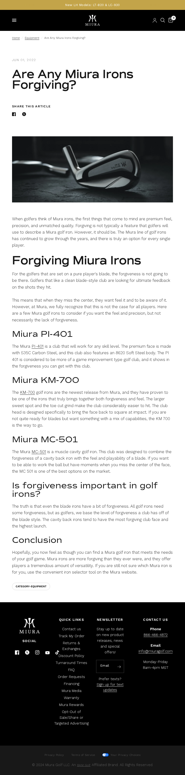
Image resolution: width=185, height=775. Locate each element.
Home (16, 38)
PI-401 (38, 346)
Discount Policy (71, 656)
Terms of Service (83, 755)
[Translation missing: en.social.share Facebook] (15, 114)
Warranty (71, 698)
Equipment (32, 38)
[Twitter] (27, 652)
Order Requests (71, 677)
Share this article (31, 106)
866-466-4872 (156, 635)
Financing (71, 684)
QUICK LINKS (71, 619)
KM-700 (27, 392)
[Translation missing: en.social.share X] (25, 114)
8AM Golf (84, 765)
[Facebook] (17, 652)
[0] (170, 20)
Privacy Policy (54, 755)
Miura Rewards (71, 705)
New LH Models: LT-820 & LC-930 (92, 5)
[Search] (163, 20)
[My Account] (155, 20)
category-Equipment (31, 586)
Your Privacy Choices (125, 755)
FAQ (71, 670)
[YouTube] (47, 652)
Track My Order (72, 636)
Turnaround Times (71, 663)
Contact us (71, 629)
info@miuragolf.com (156, 651)
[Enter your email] (119, 666)
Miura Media (71, 691)
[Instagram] (37, 652)
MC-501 (39, 451)
